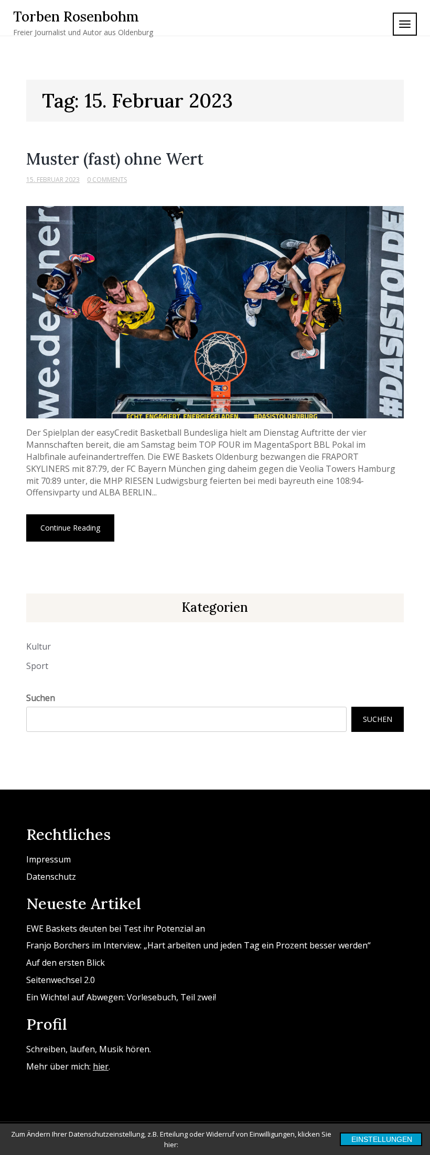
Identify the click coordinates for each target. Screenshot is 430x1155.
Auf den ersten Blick (65, 962)
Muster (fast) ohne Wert (114, 159)
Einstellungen (381, 1139)
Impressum (48, 859)
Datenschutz (51, 876)
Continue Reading (70, 528)
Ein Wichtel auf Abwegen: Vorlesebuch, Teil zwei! (121, 997)
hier (101, 1066)
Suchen (40, 698)
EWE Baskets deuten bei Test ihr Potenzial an (115, 928)
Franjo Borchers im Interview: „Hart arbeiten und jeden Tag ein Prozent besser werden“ (198, 945)
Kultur (38, 646)
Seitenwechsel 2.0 (60, 980)
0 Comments (107, 179)
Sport (37, 666)
